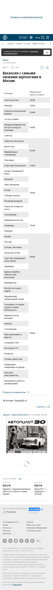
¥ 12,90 (27, 43)
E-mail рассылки (33, 530)
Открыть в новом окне (14, 392)
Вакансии (7, 533)
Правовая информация (36, 528)
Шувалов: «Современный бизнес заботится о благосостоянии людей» (17, 491)
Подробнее (17, 584)
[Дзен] (16, 541)
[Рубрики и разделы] (48, 37)
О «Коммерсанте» (11, 522)
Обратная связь (33, 525)
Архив (5, 525)
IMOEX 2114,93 (38, 43)
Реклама (6, 530)
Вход (38, 37)
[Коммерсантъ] (5, 37)
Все (20, 479)
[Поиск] (43, 37)
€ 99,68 (18, 43)
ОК (47, 52)
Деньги (5, 60)
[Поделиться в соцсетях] (47, 67)
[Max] (32, 541)
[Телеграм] (5, 541)
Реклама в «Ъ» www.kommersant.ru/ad (26, 17)
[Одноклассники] (21, 541)
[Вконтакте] (10, 541)
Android (29, 522)
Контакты (7, 528)
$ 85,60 (10, 43)
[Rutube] (27, 541)
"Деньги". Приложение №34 (15, 414)
